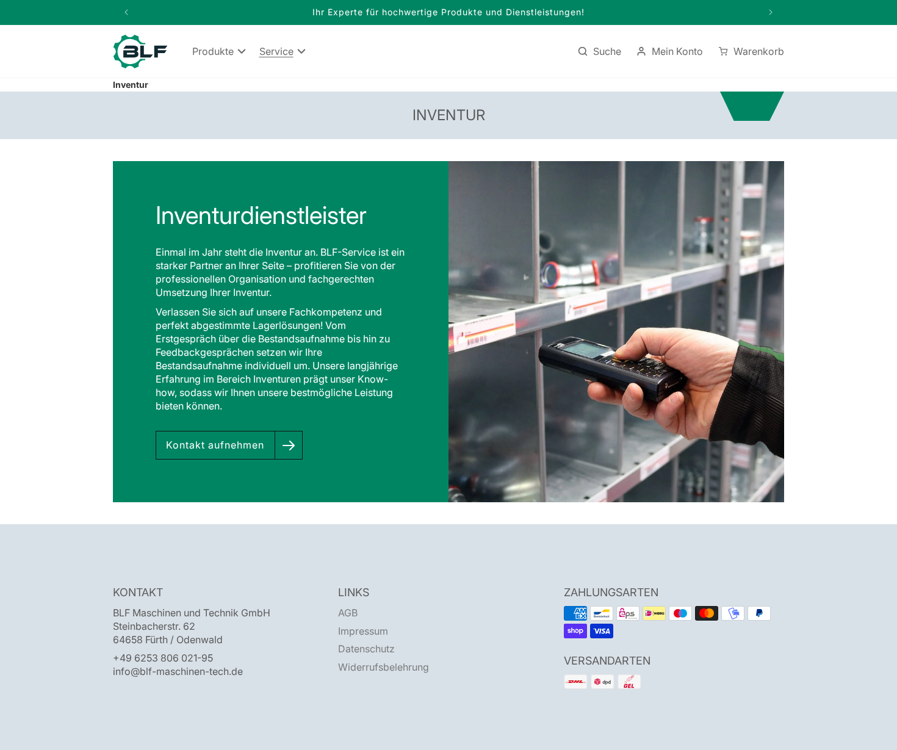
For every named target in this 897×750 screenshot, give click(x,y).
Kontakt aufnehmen (215, 445)
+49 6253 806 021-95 (163, 658)
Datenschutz (366, 649)
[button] (218, 51)
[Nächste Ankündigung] (770, 12)
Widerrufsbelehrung (383, 667)
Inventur (130, 84)
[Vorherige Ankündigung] (126, 12)
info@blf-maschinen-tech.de (178, 671)
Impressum (363, 631)
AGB (348, 613)
